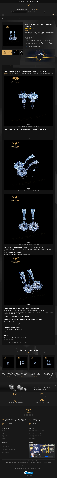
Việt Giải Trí (4, 438)
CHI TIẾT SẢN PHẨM (7, 66)
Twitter (12, 462)
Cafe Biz (3, 436)
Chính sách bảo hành (33, 432)
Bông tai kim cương (7, 73)
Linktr (46, 462)
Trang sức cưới (27, 460)
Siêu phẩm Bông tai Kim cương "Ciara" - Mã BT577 (48, 374)
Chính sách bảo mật (32, 438)
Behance (34, 462)
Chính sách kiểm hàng (33, 436)
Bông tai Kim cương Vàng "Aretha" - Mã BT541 (8, 374)
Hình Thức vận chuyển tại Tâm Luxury (35, 435)
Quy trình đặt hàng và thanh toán (35, 433)
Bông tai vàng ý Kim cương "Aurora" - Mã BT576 (35, 374)
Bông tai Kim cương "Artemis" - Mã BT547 (21, 374)
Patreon (49, 462)
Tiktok (37, 462)
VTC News (4, 433)
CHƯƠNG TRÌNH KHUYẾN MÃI (42, 66)
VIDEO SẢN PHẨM (30, 66)
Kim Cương (32, 460)
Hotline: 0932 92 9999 (36, 419)
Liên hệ (35, 460)
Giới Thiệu (4, 430)
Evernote (15, 462)
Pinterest (19, 462)
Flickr (22, 462)
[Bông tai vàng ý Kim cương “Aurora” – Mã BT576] (14, 52)
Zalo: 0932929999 (9, 423)
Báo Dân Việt (4, 435)
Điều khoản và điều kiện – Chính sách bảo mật (10, 432)
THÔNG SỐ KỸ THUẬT (19, 66)
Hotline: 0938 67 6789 (36, 420)
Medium (28, 462)
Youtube (24, 462)
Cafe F (3, 439)
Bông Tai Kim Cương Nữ (9, 18)
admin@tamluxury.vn (36, 423)
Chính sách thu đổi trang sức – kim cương (36, 430)
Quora (44, 462)
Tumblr (31, 462)
